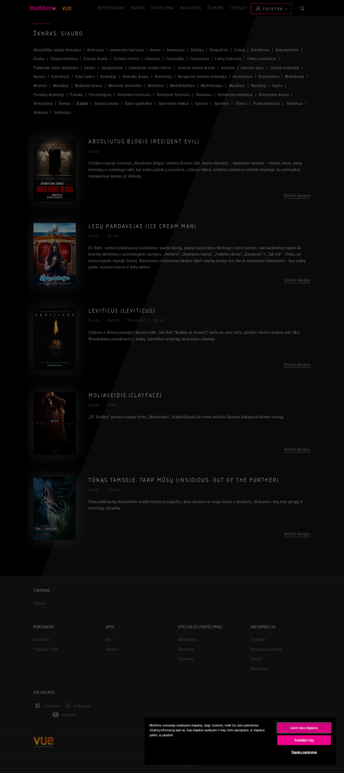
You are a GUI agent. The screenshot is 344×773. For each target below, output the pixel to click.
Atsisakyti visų (304, 740)
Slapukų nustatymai (304, 752)
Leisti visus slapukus (304, 727)
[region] (240, 741)
